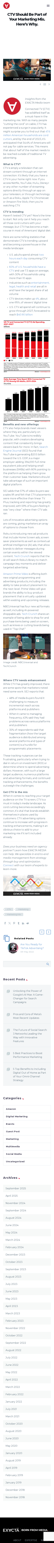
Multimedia (13, 1146)
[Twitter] (9, 923)
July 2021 (11, 1409)
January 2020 (14, 1453)
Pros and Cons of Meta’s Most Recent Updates (27, 1016)
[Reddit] (27, 923)
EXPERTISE (31, 1540)
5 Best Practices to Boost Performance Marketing (27, 1055)
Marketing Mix (14, 914)
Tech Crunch (22, 556)
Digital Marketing (17, 1116)
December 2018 (15, 1490)
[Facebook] (5, 923)
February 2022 (15, 1394)
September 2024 (16, 1210)
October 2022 (14, 1335)
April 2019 (11, 1467)
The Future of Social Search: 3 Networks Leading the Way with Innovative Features (30, 1036)
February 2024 (15, 1247)
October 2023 (14, 1262)
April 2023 (12, 1306)
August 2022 (13, 1350)
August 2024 (13, 1217)
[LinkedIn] (23, 923)
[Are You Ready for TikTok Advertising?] (14, 948)
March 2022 (13, 1387)
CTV (9, 909)
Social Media (14, 1154)
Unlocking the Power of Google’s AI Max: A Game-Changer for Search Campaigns (28, 997)
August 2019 (13, 1460)
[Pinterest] (14, 923)
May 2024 (11, 1232)
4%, (38, 298)
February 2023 (15, 1320)
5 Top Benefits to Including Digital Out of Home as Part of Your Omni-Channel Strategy (29, 1075)
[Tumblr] (18, 923)
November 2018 (15, 1497)
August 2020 (13, 1431)
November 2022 (15, 1328)
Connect (8, 865)
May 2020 (11, 1445)
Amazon (11, 1109)
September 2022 (16, 1342)
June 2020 (12, 1438)
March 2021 (12, 1416)
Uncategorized (15, 1161)
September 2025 (16, 1188)
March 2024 (13, 1240)
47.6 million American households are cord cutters (26, 135)
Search (47, 964)
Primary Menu (48, 5)
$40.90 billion (25, 314)
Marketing (23, 909)
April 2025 (12, 1195)
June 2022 (12, 1365)
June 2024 (12, 1225)
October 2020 (14, 1423)
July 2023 (11, 1284)
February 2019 (14, 1475)
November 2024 (15, 1203)
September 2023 (16, 1269)
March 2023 (13, 1313)
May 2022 (11, 1372)
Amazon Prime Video (15, 574)
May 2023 (11, 1298)
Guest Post (13, 1131)
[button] (42, 932)
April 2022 (12, 1379)
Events (10, 1124)
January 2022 (14, 1401)
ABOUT (17, 1540)
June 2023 (12, 1291)
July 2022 (11, 1357)
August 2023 (13, 1276)
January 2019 (13, 1482)
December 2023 (15, 1254)
